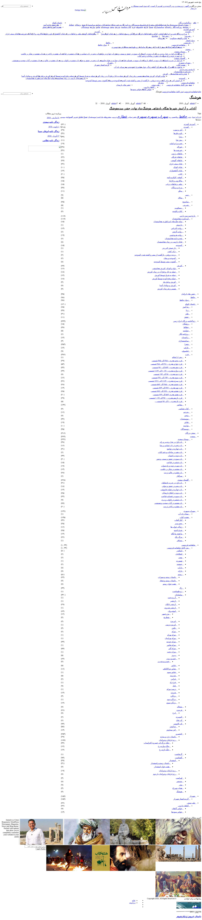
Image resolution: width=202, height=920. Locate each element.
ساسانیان (141, 47)
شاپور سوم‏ (171, 672)
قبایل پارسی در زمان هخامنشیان (66, 78)
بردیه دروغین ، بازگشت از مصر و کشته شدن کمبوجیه (140, 81)
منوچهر (179, 781)
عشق (54, 25)
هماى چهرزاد (177, 788)
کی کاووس (177, 724)
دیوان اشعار (190, 41)
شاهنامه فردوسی (178, 45)
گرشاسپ (178, 754)
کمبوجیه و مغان (113, 81)
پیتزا (102, 34)
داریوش (82, 78)
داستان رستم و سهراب (167, 577)
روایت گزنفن (177, 232)
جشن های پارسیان (123, 85)
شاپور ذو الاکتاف (169, 669)
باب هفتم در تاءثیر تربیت (52, 54)
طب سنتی (155, 85)
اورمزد (173, 621)
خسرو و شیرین (163, 661)
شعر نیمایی (132, 117)
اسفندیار (172, 760)
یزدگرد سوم (171, 703)
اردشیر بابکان (170, 604)
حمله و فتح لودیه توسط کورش (62, 76)
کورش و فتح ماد (44, 76)
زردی (170, 117)
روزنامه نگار (126, 25)
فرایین (173, 679)
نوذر (180, 785)
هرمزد (173, 693)
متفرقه (161, 83)
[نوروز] (178, 896)
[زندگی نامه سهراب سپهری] (132, 870)
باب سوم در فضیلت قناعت (131, 61)
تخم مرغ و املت (170, 34)
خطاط (161, 25)
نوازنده (166, 25)
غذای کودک (108, 34)
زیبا (187, 310)
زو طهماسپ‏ (133, 47)
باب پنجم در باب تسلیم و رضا (88, 54)
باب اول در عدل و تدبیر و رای (165, 54)
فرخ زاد (173, 682)
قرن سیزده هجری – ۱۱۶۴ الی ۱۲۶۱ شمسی (165, 381)
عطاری (122, 116)
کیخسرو (179, 734)
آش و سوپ (128, 34)
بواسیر (189, 117)
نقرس (75, 117)
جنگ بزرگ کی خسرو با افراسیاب (156, 743)
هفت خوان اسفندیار (161, 767)
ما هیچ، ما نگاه (176, 67)
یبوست (63, 117)
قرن (133, 27)
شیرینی (187, 36)
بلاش (174, 628)
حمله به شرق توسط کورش (84, 76)
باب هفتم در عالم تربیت (49, 61)
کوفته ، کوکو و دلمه (156, 34)
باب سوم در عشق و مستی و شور (127, 54)
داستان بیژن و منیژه (168, 737)
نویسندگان (135, 25)
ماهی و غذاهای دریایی (73, 34)
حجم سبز (128, 67)
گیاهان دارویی (149, 87)
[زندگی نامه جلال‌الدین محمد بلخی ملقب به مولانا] (87, 844)
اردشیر (173, 601)
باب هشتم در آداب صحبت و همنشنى (26, 61)
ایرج (174, 713)
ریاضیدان (180, 25)
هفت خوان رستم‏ (169, 584)
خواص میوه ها (135, 89)
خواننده (107, 25)
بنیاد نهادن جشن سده (130, 108)
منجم (152, 25)
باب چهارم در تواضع (106, 54)
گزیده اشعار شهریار (101, 65)
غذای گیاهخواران (58, 34)
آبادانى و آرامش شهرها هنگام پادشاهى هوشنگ (169, 108)
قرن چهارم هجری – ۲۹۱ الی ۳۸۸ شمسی (166, 364)
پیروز (174, 655)
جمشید (179, 47)
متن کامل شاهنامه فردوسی (177, 85)
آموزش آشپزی (189, 29)
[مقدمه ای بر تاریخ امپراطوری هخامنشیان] (178, 861)
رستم (150, 47)
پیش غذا (165, 36)
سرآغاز (179, 54)
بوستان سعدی (179, 52)
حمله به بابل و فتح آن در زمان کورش (109, 76)
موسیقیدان (173, 25)
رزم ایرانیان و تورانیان (167, 740)
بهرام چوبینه (171, 642)
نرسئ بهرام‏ (171, 689)
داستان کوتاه (57, 23)
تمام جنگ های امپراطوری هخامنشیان (40, 78)
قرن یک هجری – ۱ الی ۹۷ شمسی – (168, 401)
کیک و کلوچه (182, 38)
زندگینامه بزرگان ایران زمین (184, 321)
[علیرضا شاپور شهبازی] (41, 844)
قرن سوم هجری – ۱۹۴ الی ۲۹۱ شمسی (167, 378)
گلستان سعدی (179, 58)
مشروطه (107, 117)
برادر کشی (165, 81)
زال (180, 588)
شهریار (110, 63)
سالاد (160, 38)
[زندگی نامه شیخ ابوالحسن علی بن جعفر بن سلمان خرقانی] (132, 844)
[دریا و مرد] (101, 870)
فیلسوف (142, 25)
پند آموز (46, 25)
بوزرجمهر (165, 614)
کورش (165, 74)
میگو (180, 191)
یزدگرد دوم (171, 699)
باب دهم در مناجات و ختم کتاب (149, 56)
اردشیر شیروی (170, 608)
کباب (180, 174)
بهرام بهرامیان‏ (170, 638)
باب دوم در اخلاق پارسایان (152, 61)
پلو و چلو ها (47, 34)
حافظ (108, 43)
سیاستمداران (90, 25)
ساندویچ (155, 36)
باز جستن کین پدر (175, 81)
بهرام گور (172, 648)
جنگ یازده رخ (164, 750)
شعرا (186, 25)
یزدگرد (173, 696)
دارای (154, 47)
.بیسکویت (173, 38)
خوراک (135, 34)
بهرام (174, 632)
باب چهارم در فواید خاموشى (110, 61)
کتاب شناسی (100, 25)
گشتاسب (178, 758)
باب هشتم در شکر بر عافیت (32, 54)
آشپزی (187, 32)
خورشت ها (22, 34)
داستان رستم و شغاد (168, 581)
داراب (159, 47)
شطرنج (166, 617)
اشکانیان (168, 47)
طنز (187, 314)
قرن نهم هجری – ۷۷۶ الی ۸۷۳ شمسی (167, 388)
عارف (148, 25)
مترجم (119, 25)
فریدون (120, 47)
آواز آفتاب (155, 67)
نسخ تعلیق (82, 117)
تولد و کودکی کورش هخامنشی (153, 76)
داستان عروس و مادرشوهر (188, 916)
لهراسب (179, 778)
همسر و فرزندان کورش (132, 76)
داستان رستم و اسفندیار (160, 763)
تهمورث (115, 47)
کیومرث (179, 717)
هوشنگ (113, 108)
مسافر (161, 67)
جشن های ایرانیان (188, 294)
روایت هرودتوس (176, 235)
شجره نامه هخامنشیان (178, 74)
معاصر (179, 405)
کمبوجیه (182, 78)
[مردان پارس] (121, 13)
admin (192, 103)
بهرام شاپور (171, 645)
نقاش (157, 25)
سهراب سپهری (184, 63)
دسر (187, 195)
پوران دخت (171, 652)
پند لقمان (197, 907)
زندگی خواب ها (145, 67)
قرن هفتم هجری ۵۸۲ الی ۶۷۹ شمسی (167, 395)
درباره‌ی (132, 903)
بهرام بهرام (171, 635)
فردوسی (187, 43)
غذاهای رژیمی (118, 34)
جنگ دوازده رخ (163, 746)
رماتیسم (175, 117)
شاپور (173, 665)
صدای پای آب (119, 67)
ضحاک (125, 47)
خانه (199, 92)
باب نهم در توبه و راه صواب (171, 56)
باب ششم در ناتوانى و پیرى (68, 61)
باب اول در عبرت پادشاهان (172, 61)
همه (83, 25)
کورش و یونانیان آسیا (30, 76)
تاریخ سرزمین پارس (187, 69)
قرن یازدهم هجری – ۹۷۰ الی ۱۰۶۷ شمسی (165, 398)
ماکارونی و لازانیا (37, 34)
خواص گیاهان (146, 89)
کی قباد (179, 720)
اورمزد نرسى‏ (170, 625)
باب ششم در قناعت (69, 54)
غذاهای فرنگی (143, 34)
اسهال (193, 117)
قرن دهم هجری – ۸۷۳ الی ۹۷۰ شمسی (167, 367)
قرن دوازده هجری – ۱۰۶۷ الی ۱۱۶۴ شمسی (165, 371)
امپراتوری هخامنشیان (182, 72)
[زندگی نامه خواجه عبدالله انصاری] (178, 844)
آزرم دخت (172, 598)
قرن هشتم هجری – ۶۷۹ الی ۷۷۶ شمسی (166, 391)
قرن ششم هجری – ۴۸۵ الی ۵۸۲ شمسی (166, 384)
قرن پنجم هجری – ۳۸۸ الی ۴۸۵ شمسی (167, 361)
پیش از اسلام (177, 357)
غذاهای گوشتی (87, 34)
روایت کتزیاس (176, 228)
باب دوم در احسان (147, 54)
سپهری (142, 116)
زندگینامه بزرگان (185, 23)
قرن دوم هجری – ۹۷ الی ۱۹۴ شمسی (167, 374)
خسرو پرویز (171, 659)
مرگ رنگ (167, 67)
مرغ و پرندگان (181, 34)
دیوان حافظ (102, 45)
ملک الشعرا (100, 117)
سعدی (187, 49)
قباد (174, 686)
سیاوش (173, 727)
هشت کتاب (180, 65)
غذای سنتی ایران (11, 34)
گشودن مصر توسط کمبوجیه (96, 81)
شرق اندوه (136, 67)
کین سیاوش (171, 730)
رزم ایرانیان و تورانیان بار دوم (164, 774)
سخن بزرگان (190, 433)
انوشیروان (172, 611)
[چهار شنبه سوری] (69, 870)
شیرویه (173, 676)
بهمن (180, 557)
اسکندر (174, 47)
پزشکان (113, 25)
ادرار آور (198, 117)
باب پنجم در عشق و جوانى (89, 61)
